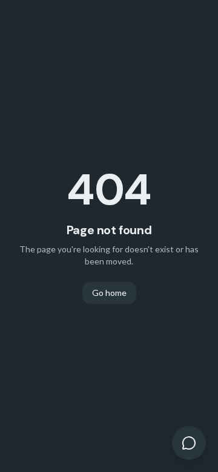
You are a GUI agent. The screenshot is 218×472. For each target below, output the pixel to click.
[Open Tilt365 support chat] (189, 443)
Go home (109, 292)
